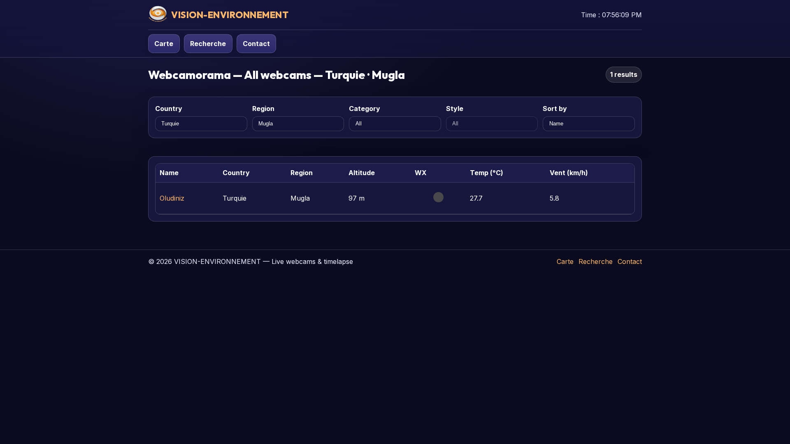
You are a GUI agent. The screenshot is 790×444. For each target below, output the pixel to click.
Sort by (555, 108)
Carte (163, 43)
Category (364, 108)
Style (454, 108)
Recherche (208, 43)
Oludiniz (172, 198)
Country (168, 108)
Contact (256, 43)
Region (263, 108)
